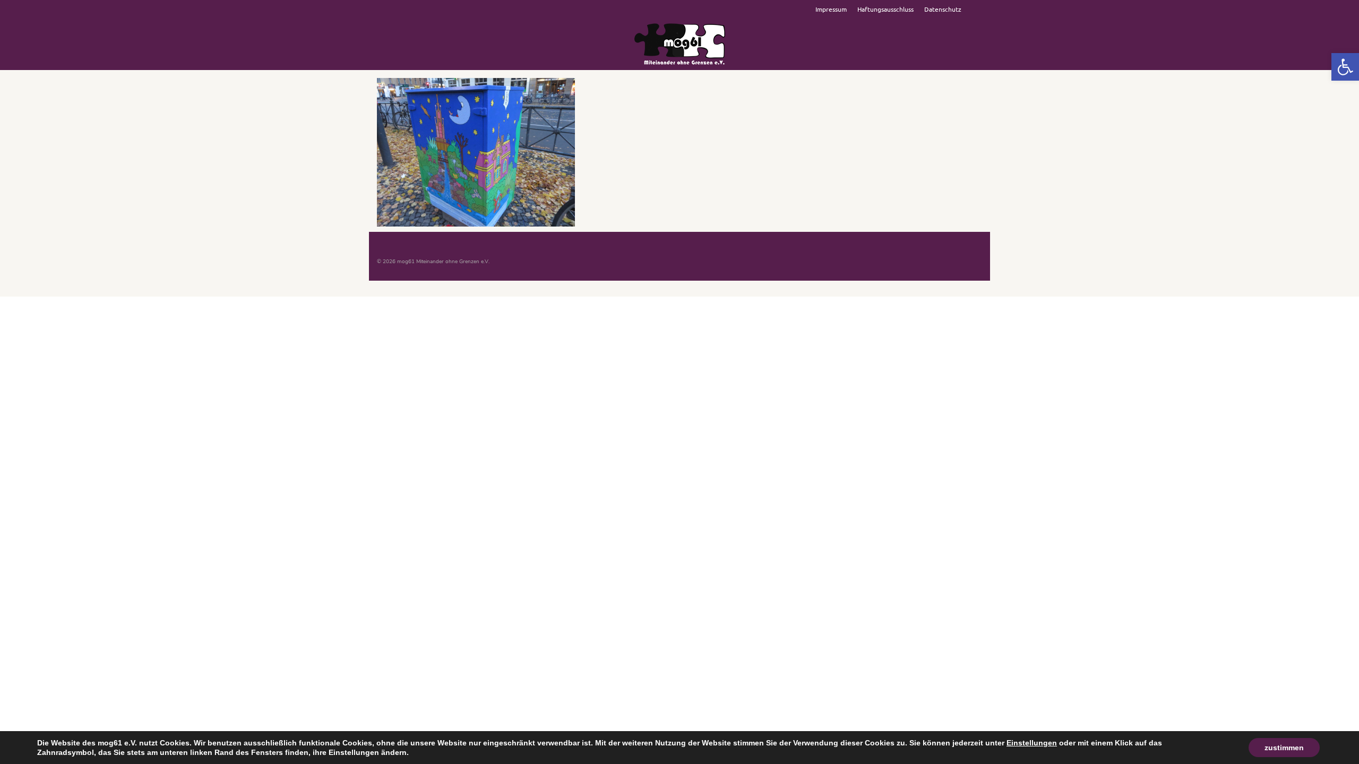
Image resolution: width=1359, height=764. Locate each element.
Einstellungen (1032, 743)
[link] (1345, 67)
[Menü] (970, 57)
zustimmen (1284, 747)
